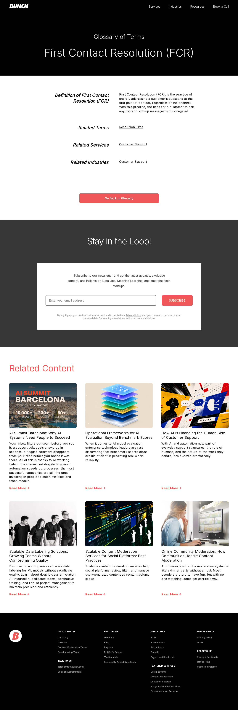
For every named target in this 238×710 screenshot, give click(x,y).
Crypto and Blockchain (163, 657)
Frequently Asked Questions (120, 662)
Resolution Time (131, 127)
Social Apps (157, 647)
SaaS (153, 637)
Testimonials (111, 657)
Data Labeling (158, 671)
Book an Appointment (69, 671)
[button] (154, 6)
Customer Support (133, 144)
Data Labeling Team (69, 652)
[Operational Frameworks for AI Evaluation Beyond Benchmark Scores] (119, 405)
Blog (106, 642)
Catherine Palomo (207, 666)
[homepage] (19, 6)
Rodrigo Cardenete (207, 657)
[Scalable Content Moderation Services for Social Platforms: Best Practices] (119, 523)
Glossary (109, 637)
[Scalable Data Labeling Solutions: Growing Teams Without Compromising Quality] (43, 523)
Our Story (63, 637)
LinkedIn (62, 642)
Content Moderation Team (72, 647)
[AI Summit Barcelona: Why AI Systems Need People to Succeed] (43, 405)
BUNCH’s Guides (113, 652)
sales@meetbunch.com (71, 666)
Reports (108, 647)
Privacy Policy (133, 315)
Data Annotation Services (164, 691)
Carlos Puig (203, 661)
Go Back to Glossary (119, 198)
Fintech (155, 652)
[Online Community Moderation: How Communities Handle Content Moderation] (195, 523)
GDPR (200, 642)
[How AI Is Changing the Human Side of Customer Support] (195, 405)
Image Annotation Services (165, 686)
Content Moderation (162, 676)
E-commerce (158, 642)
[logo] (15, 636)
